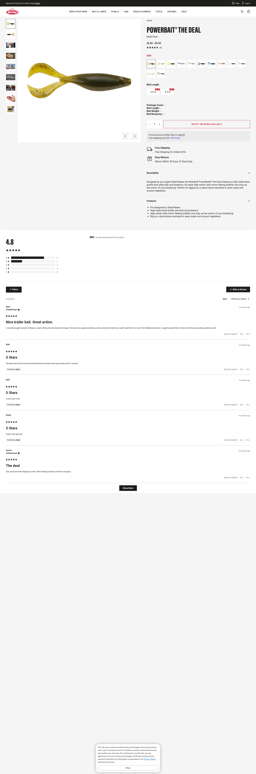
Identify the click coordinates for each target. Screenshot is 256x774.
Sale (184, 11)
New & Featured (78, 11)
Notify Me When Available (207, 124)
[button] (125, 136)
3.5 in (154, 91)
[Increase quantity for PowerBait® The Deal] (159, 124)
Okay (128, 768)
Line (126, 11)
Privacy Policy (150, 759)
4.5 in (168, 91)
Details (38, 3)
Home (149, 20)
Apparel (171, 11)
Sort (224, 299)
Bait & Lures (99, 11)
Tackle (115, 11)
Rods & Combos (142, 11)
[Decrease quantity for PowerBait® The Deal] (149, 124)
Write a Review (241, 290)
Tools (158, 11)
